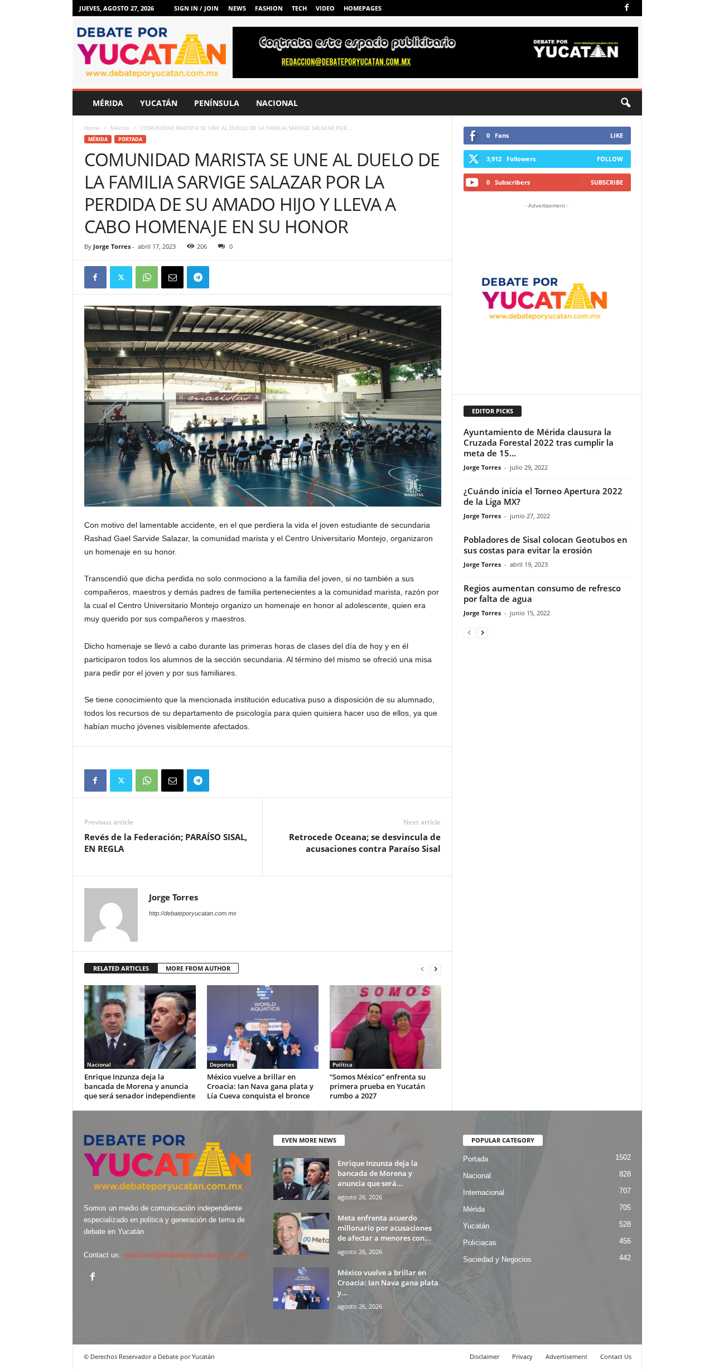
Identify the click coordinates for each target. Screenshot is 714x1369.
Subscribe (607, 182)
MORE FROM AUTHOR (198, 968)
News (237, 8)
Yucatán (158, 103)
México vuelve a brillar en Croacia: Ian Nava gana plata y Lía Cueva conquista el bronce (260, 1086)
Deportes (222, 1064)
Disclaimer (484, 1356)
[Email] (172, 277)
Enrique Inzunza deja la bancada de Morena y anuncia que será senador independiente (139, 1086)
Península (216, 103)
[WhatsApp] (147, 277)
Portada (130, 139)
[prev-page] (422, 969)
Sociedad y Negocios (497, 1259)
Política (342, 1064)
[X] (121, 277)
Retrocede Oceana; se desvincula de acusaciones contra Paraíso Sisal (365, 842)
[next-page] (435, 969)
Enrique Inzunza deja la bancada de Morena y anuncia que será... (377, 1173)
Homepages (363, 8)
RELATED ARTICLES (121, 968)
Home (92, 128)
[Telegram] (198, 277)
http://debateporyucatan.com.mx (193, 913)
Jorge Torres (112, 246)
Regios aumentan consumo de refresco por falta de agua (542, 593)
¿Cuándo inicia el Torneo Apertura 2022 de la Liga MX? (543, 496)
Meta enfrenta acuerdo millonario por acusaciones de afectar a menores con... (384, 1228)
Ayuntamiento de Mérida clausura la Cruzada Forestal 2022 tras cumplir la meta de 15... (539, 442)
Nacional (277, 103)
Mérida (108, 103)
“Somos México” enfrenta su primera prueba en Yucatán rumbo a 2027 (378, 1086)
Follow (610, 159)
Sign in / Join (196, 8)
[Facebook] (627, 8)
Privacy (522, 1356)
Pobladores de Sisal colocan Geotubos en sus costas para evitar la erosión (546, 545)
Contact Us (615, 1356)
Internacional (483, 1192)
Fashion (269, 8)
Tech (299, 8)
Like (616, 135)
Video (325, 8)
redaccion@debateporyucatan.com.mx (185, 1255)
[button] (625, 103)
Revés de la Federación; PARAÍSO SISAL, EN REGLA (165, 842)
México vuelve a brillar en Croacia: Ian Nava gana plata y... (387, 1282)
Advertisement (566, 1356)
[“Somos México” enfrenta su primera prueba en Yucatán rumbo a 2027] (385, 1027)
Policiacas (479, 1242)
